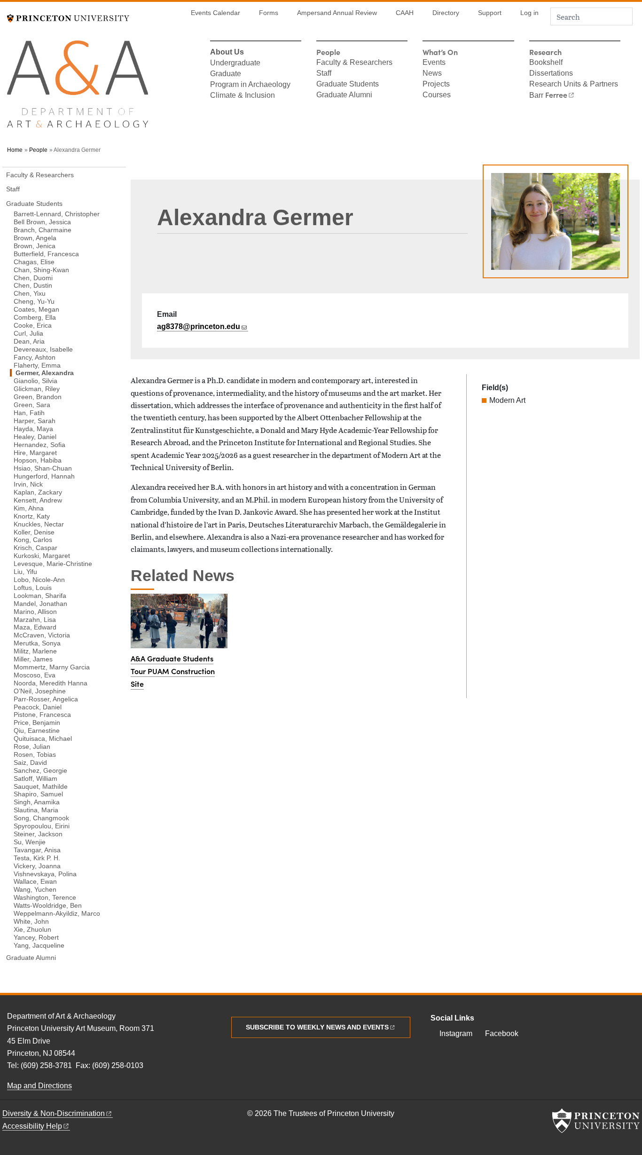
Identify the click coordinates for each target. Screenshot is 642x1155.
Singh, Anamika (37, 801)
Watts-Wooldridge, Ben (48, 905)
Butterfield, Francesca (46, 253)
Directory (445, 12)
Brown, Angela (35, 237)
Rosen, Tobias (35, 754)
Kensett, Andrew (38, 499)
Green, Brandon (38, 396)
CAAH (405, 12)
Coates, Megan (36, 309)
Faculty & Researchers (354, 63)
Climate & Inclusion (242, 96)
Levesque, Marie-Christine (53, 563)
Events (434, 63)
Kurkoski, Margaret (42, 555)
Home (15, 150)
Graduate (225, 74)
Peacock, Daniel (38, 706)
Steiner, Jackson (38, 833)
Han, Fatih (29, 412)
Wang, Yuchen (35, 889)
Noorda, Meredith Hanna (50, 682)
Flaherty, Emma (37, 364)
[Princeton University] (68, 17)
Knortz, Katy (32, 515)
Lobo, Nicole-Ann (39, 579)
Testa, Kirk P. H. (37, 857)
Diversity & (53, 1113)
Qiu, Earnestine (37, 730)
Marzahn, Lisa (35, 619)
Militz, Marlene (35, 650)
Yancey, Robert (36, 937)
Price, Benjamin (37, 722)
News (432, 74)
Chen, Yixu (30, 293)
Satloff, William (35, 778)
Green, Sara (32, 404)
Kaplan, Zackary (38, 491)
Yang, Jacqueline (39, 945)
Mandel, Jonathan (40, 603)
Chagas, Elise (34, 261)
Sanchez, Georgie (40, 770)
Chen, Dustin (33, 285)
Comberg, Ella (35, 317)
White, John (31, 921)
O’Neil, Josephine (40, 690)
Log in (529, 12)
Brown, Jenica (34, 245)
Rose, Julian (32, 746)
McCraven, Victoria (42, 634)
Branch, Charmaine (42, 229)
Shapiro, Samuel (38, 793)
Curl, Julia (28, 333)
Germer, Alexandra (67, 372)
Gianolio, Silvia (35, 380)
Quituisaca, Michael (43, 738)
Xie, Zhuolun (32, 929)
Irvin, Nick (28, 483)
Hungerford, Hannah (44, 475)
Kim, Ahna (29, 507)
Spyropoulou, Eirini (42, 825)
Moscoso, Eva (34, 674)
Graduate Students (347, 84)
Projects (436, 84)
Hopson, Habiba (38, 460)
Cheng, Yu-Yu (34, 301)
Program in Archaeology (250, 85)
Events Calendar (215, 12)
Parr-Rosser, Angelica (46, 698)
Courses (437, 95)
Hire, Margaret (35, 452)
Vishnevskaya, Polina (45, 873)
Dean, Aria (29, 341)
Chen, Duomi (33, 277)
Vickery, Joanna (37, 865)
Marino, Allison (35, 611)
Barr (548, 95)
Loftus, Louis (33, 587)
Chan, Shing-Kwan (41, 269)
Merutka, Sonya (37, 642)
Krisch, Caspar (35, 547)
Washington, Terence (45, 897)
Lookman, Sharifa (40, 595)
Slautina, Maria (36, 809)
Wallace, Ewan (35, 881)
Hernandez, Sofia (39, 444)
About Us (227, 52)
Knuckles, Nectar (39, 523)
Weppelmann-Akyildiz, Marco (57, 913)
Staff (323, 74)
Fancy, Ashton (34, 357)
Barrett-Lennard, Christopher (57, 213)
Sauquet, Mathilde (41, 786)
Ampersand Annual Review (337, 12)
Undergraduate (235, 63)
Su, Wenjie (30, 841)
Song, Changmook (41, 817)
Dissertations (551, 74)
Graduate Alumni (344, 95)
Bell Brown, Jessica (42, 221)
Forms (268, 12)
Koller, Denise (34, 531)
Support (489, 12)
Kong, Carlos (33, 539)
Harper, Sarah (34, 420)
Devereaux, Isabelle (43, 349)
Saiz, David (30, 762)
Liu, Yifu (25, 571)
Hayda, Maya (33, 428)
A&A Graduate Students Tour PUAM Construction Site (173, 671)
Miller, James (33, 658)
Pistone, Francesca (42, 714)
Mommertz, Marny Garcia (52, 666)
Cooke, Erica (33, 325)
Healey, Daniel (35, 436)
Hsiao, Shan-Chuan (43, 467)
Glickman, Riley (37, 388)
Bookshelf (546, 63)
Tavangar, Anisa (37, 849)
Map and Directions (39, 1086)
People (38, 150)
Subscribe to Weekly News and (317, 1027)
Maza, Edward (35, 626)
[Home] (77, 88)
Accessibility (32, 1126)
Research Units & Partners (573, 84)
